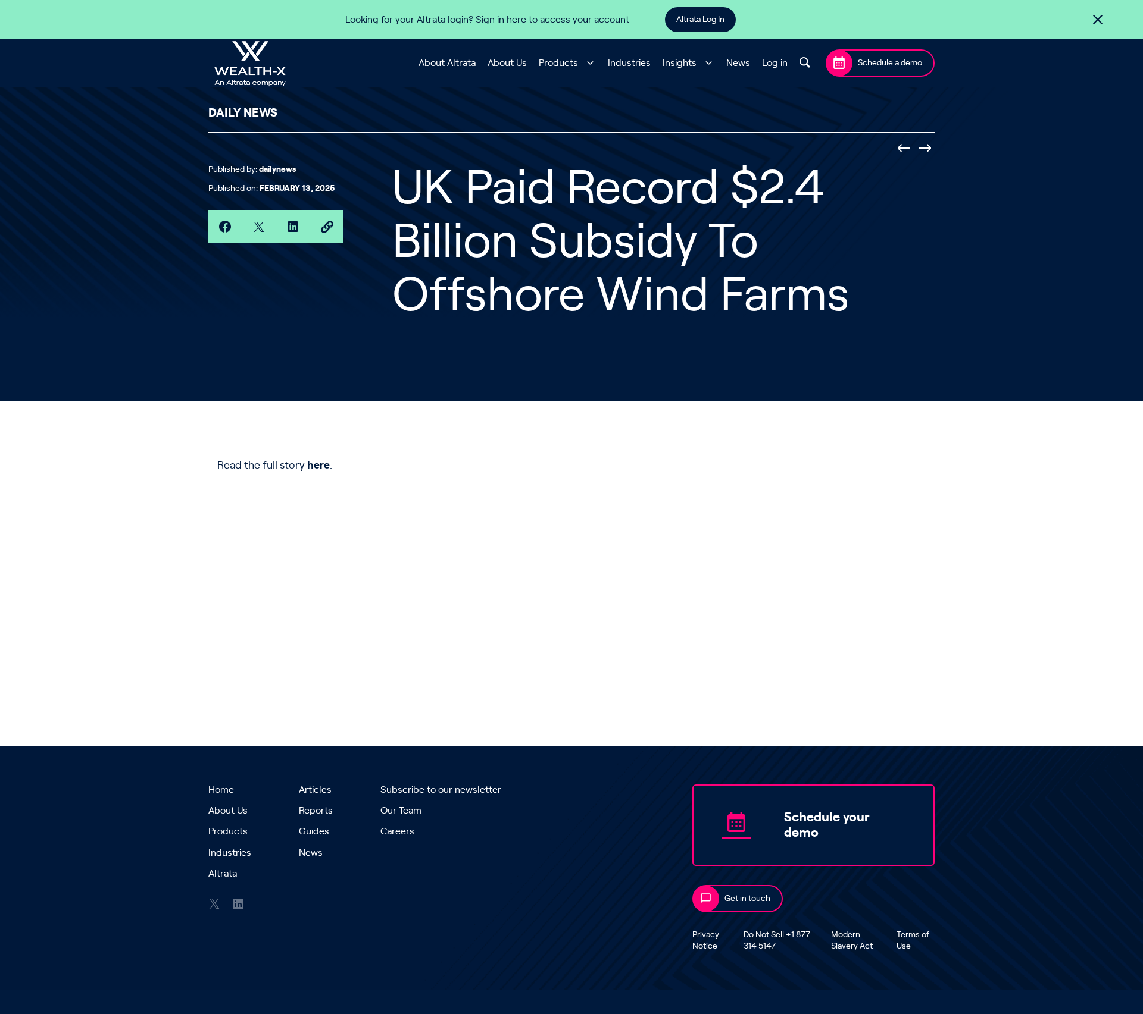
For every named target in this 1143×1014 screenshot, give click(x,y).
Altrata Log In (700, 19)
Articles (315, 790)
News (738, 63)
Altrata (222, 873)
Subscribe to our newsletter (440, 790)
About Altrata (447, 63)
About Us (507, 63)
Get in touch (747, 898)
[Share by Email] (326, 226)
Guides (314, 831)
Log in (775, 63)
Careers (397, 831)
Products (558, 63)
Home (221, 790)
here (318, 465)
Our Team (400, 810)
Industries (629, 63)
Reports (316, 810)
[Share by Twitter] (259, 226)
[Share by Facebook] (225, 226)
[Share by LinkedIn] (293, 226)
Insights (680, 63)
